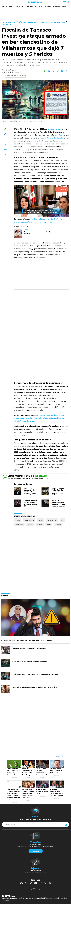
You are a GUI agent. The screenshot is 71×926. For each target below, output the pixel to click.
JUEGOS (4, 6)
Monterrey (38, 6)
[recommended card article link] (18, 233)
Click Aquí (35, 851)
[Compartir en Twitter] (53, 71)
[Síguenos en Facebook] (21, 883)
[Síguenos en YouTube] (35, 883)
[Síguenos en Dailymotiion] (50, 883)
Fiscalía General (29, 520)
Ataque (40, 520)
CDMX (11, 6)
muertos (30, 524)
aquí (46, 478)
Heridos (39, 524)
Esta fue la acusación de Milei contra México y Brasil (30, 491)
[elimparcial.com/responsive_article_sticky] (70, 913)
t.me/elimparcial (35, 870)
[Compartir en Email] (61, 71)
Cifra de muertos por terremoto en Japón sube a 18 (31, 503)
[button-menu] (2, 2)
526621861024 (35, 844)
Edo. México (19, 6)
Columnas (47, 6)
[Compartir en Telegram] (57, 71)
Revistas (65, 6)
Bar (62, 520)
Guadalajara (29, 6)
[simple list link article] (35, 618)
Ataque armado (52, 520)
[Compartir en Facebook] (49, 71)
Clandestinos (19, 524)
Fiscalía (6, 24)
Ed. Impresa (57, 6)
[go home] (35, 896)
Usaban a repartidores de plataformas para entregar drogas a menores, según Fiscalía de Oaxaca (58, 506)
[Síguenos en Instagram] (31, 883)
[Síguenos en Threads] (45, 883)
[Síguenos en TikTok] (41, 883)
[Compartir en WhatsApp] (45, 71)
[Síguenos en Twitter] (26, 883)
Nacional (58, 524)
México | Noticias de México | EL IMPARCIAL (41, 22)
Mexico (49, 524)
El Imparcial (9, 22)
